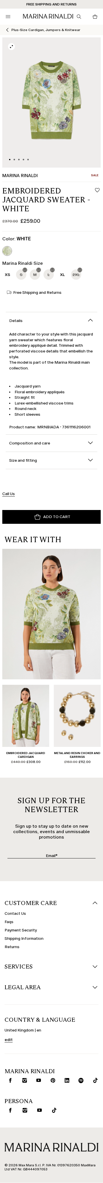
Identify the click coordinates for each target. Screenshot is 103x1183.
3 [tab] (18, 159)
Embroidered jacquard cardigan (25, 755)
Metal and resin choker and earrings (77, 755)
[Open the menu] (8, 16)
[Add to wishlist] (97, 190)
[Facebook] (9, 1080)
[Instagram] (23, 1080)
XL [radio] (62, 274)
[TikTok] (94, 1080)
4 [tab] (23, 159)
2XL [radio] (76, 274)
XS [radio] (7, 274)
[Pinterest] (51, 1080)
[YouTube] (37, 1080)
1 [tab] (9, 159)
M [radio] (35, 274)
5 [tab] (28, 159)
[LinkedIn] (65, 1080)
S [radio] (21, 274)
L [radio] (48, 274)
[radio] (7, 251)
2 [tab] (14, 159)
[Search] (79, 16)
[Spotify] (80, 1080)
